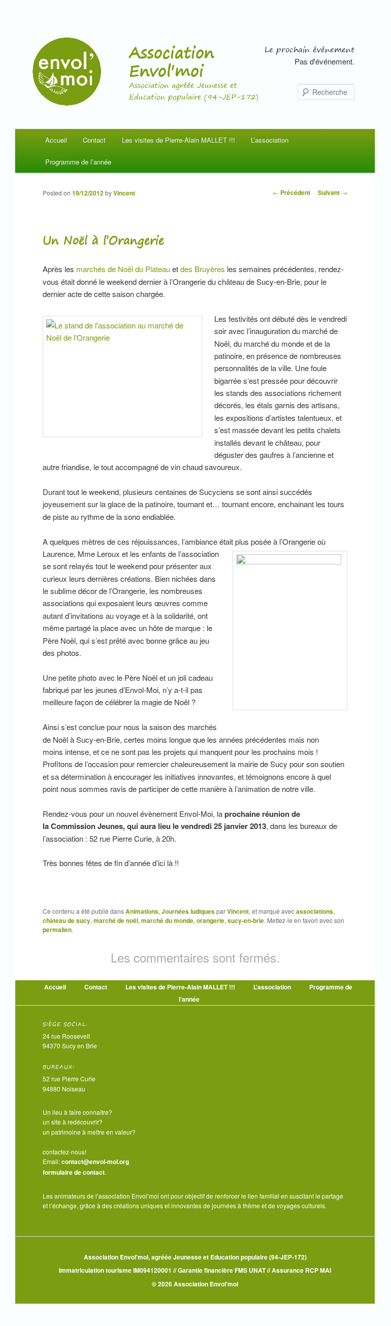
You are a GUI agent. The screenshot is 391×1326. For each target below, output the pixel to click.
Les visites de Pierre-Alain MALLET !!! (178, 140)
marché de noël (115, 920)
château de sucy (66, 920)
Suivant (332, 192)
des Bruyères (203, 268)
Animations (141, 911)
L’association (269, 140)
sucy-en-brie (245, 920)
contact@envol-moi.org (95, 1161)
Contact (94, 140)
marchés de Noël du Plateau (124, 268)
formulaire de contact (74, 1172)
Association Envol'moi (171, 61)
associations (314, 911)
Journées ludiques (188, 911)
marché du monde (167, 920)
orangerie (210, 920)
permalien (57, 929)
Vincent (124, 192)
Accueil (56, 140)
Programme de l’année (78, 162)
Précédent (291, 192)
